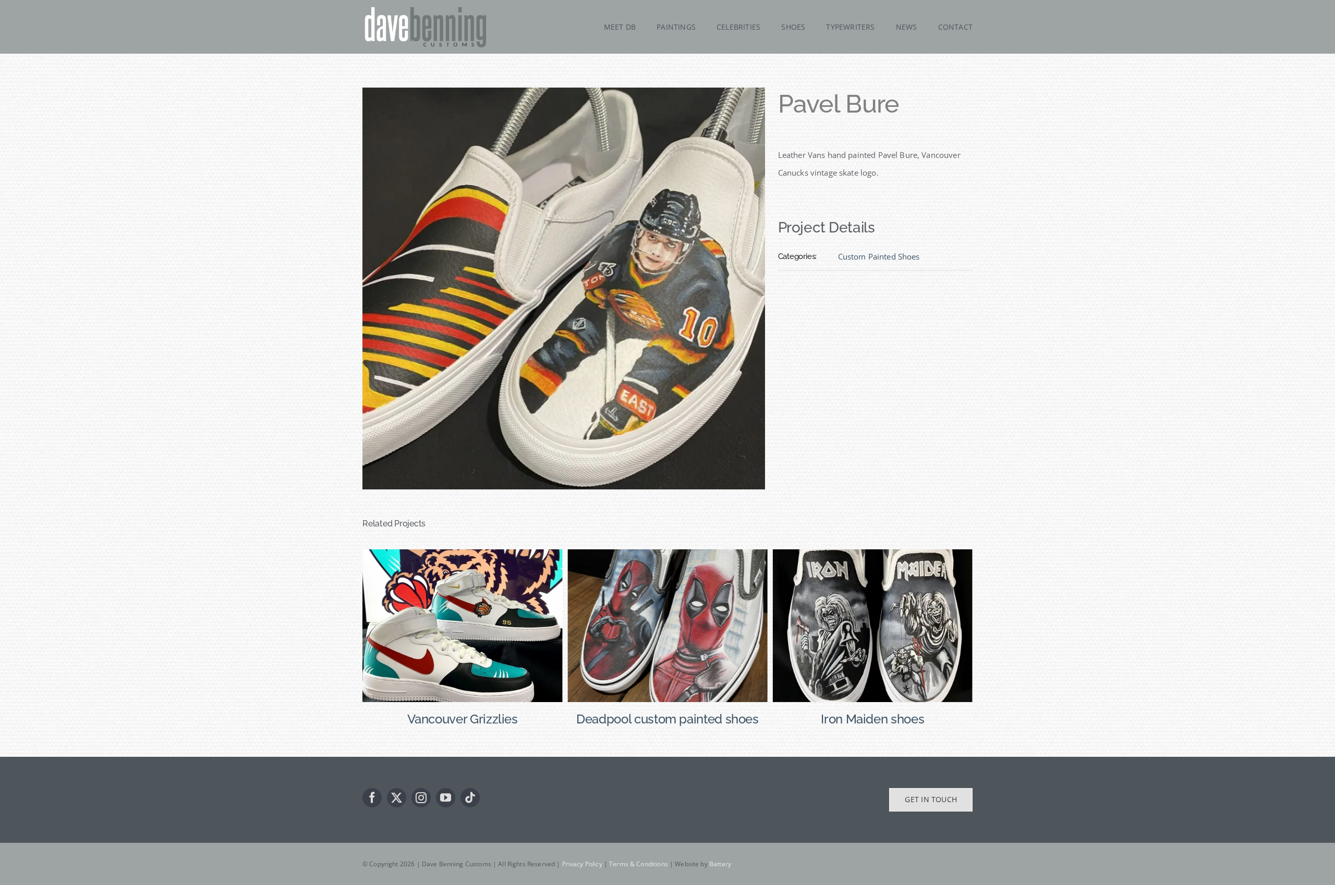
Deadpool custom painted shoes (462, 719)
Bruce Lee (873, 719)
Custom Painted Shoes (879, 256)
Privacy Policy (582, 863)
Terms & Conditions (638, 863)
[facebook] (372, 797)
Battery (720, 863)
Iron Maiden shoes (667, 719)
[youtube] (445, 797)
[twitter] (396, 797)
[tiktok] (470, 797)
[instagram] (421, 797)
